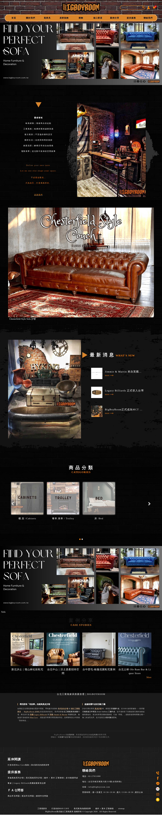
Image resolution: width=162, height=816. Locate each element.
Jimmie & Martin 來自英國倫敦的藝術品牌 (124, 371)
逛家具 (47, 18)
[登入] (149, 7)
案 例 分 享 (81, 622)
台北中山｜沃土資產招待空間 (63, 671)
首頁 (14, 18)
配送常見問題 (28, 796)
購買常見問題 (42, 796)
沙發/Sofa (99, 518)
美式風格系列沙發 (34, 778)
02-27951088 (94, 776)
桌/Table (27, 518)
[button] (4, 50)
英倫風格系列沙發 (16, 778)
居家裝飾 (64, 18)
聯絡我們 (148, 18)
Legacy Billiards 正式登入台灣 (124, 390)
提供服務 (131, 18)
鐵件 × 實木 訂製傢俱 (54, 778)
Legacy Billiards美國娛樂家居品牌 (30, 783)
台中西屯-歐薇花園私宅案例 (99, 669)
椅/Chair (63, 518)
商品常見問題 (14, 796)
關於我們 (30, 18)
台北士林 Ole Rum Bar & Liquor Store (134, 671)
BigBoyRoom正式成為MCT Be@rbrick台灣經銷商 (124, 409)
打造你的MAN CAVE (60, 809)
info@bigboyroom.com (99, 787)
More (148, 677)
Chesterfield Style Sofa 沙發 (22, 206)
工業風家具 (42, 809)
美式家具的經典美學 (40, 765)
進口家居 (97, 18)
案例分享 (114, 18)
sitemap (121, 809)
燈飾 (81, 18)
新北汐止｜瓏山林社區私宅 (27, 669)
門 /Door (135, 518)
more (107, 375)
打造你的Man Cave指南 (18, 765)
